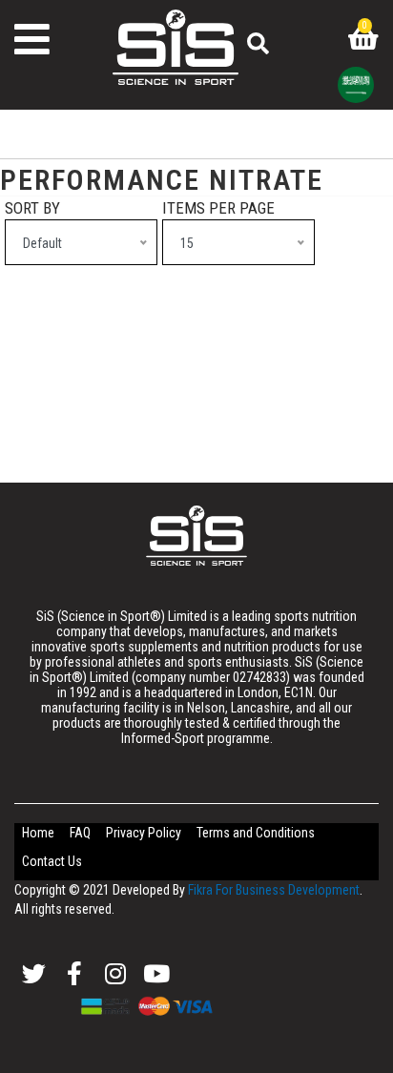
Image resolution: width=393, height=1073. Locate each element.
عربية (356, 85)
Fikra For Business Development (274, 890)
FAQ (80, 832)
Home (38, 832)
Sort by (32, 207)
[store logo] (196, 536)
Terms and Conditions (255, 832)
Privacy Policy (143, 832)
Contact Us (52, 861)
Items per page (218, 207)
